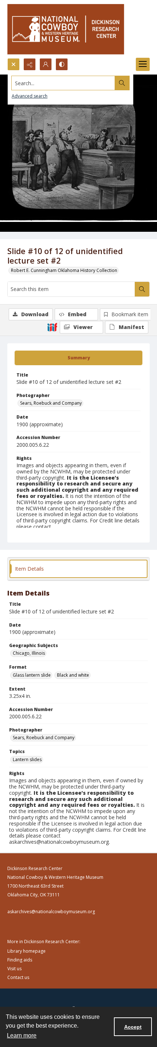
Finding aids (19, 960)
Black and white (73, 675)
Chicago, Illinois (29, 653)
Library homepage (26, 951)
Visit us (14, 968)
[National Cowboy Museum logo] (65, 29)
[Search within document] (142, 289)
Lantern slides (27, 759)
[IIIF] (52, 327)
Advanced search (29, 96)
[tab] (78, 358)
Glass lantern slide (32, 675)
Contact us (18, 977)
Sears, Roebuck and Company (51, 403)
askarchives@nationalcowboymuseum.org (51, 911)
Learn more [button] (22, 1035)
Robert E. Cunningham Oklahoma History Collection (64, 270)
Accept (133, 1027)
